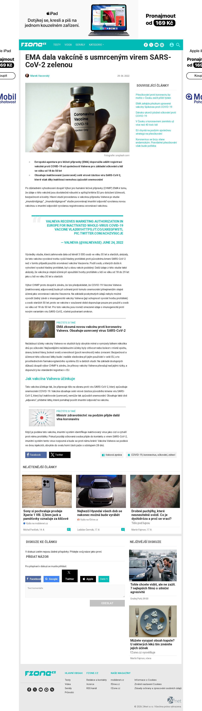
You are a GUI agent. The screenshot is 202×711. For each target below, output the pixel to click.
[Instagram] (162, 45)
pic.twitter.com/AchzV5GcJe (98, 233)
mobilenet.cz (117, 679)
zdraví (171, 454)
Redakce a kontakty (96, 679)
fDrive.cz (115, 684)
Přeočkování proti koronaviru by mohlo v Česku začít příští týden (153, 96)
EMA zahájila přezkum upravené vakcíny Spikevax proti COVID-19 (154, 105)
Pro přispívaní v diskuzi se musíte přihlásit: (46, 566)
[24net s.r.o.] (174, 702)
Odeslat (107, 603)
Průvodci (69, 692)
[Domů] (33, 44)
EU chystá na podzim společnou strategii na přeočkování (153, 132)
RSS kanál (91, 688)
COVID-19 (137, 454)
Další (104, 579)
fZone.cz (115, 688)
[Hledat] (178, 45)
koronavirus (150, 454)
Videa (68, 45)
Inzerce (90, 684)
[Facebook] (146, 45)
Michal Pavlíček (31, 529)
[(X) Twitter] (151, 45)
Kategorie (95, 44)
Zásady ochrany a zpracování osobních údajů (157, 688)
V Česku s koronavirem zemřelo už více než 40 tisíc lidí (155, 123)
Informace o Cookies (145, 679)
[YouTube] (156, 45)
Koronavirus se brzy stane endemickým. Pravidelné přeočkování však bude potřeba (156, 143)
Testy (57, 45)
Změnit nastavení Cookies (148, 684)
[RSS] (52, 690)
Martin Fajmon (138, 529)
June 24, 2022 (112, 242)
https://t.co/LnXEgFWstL (102, 229)
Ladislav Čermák (85, 529)
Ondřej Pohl (136, 598)
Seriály (80, 45)
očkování (162, 454)
